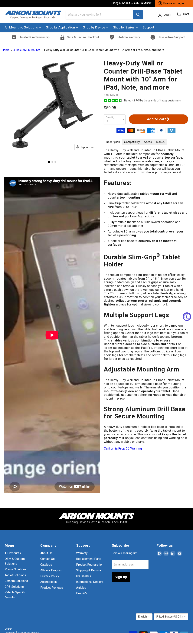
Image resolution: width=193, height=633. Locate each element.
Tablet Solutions (15, 575)
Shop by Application (61, 27)
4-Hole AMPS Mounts (26, 50)
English (142, 616)
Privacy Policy (49, 576)
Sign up (121, 577)
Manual (160, 141)
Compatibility (132, 141)
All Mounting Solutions (22, 27)
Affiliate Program (51, 570)
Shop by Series (124, 27)
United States (169, 616)
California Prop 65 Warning (123, 448)
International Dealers (89, 582)
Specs (148, 141)
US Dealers (83, 576)
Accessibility (48, 582)
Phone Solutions (15, 569)
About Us (46, 553)
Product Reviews (51, 587)
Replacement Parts (88, 559)
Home (5, 50)
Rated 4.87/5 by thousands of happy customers (152, 100)
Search (8, 628)
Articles (81, 587)
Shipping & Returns (88, 570)
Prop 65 (81, 593)
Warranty (82, 553)
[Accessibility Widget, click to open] (187, 316)
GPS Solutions (14, 586)
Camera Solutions (16, 581)
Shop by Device (94, 27)
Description (113, 141)
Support (149, 27)
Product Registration (89, 564)
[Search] (138, 14)
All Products (13, 553)
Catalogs (46, 564)
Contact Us (47, 559)
